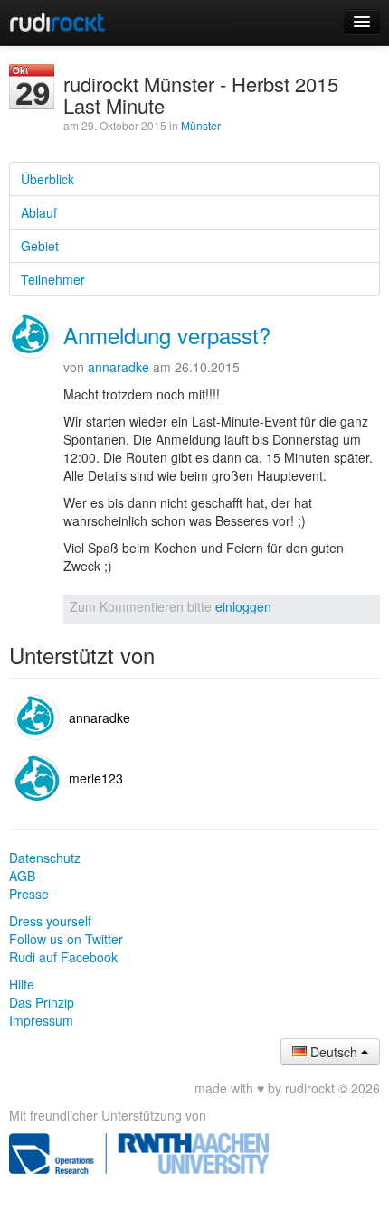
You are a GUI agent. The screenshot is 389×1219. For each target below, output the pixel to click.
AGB (22, 876)
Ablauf (39, 212)
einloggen (243, 606)
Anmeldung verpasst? (166, 335)
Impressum (41, 1020)
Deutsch (334, 1052)
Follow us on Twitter (66, 939)
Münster (201, 125)
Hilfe (21, 984)
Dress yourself (50, 921)
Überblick (47, 179)
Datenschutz (45, 858)
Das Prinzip (41, 1002)
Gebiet (40, 246)
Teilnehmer (53, 279)
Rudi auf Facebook (63, 957)
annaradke (118, 367)
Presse (29, 894)
